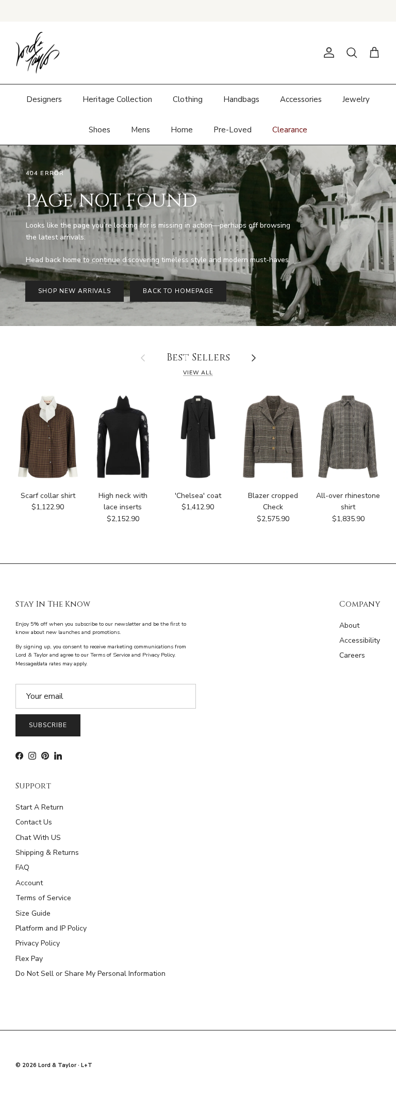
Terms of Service (43, 898)
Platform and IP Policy (51, 928)
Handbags (241, 99)
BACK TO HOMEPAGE (178, 291)
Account (29, 883)
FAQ (22, 867)
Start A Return (39, 807)
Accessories (301, 99)
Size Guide (33, 913)
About (349, 625)
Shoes (99, 130)
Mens (140, 130)
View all (198, 372)
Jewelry (356, 99)
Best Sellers (198, 358)
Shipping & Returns (47, 852)
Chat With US (38, 838)
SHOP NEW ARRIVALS (74, 291)
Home (182, 130)
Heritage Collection (117, 99)
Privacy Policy (37, 943)
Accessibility (359, 640)
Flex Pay (29, 959)
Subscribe (48, 725)
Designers (44, 99)
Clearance (289, 130)
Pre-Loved (232, 130)
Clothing (188, 99)
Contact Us (33, 822)
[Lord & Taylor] (37, 53)
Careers (352, 655)
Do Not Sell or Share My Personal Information (90, 973)
